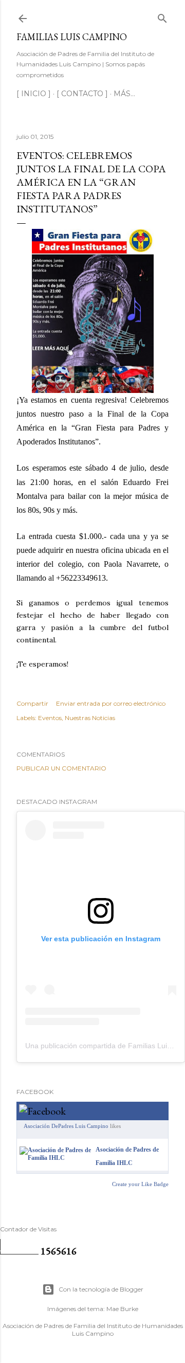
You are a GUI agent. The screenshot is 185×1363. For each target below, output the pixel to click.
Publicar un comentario (61, 768)
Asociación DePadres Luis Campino (66, 1126)
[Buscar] (162, 16)
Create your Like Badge (140, 1184)
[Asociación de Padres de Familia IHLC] (55, 1157)
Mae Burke (122, 1309)
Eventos (50, 718)
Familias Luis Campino (71, 37)
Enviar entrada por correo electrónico (110, 703)
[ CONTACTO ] (82, 93)
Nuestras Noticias (90, 718)
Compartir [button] (32, 703)
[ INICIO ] (33, 93)
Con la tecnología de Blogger (101, 1289)
